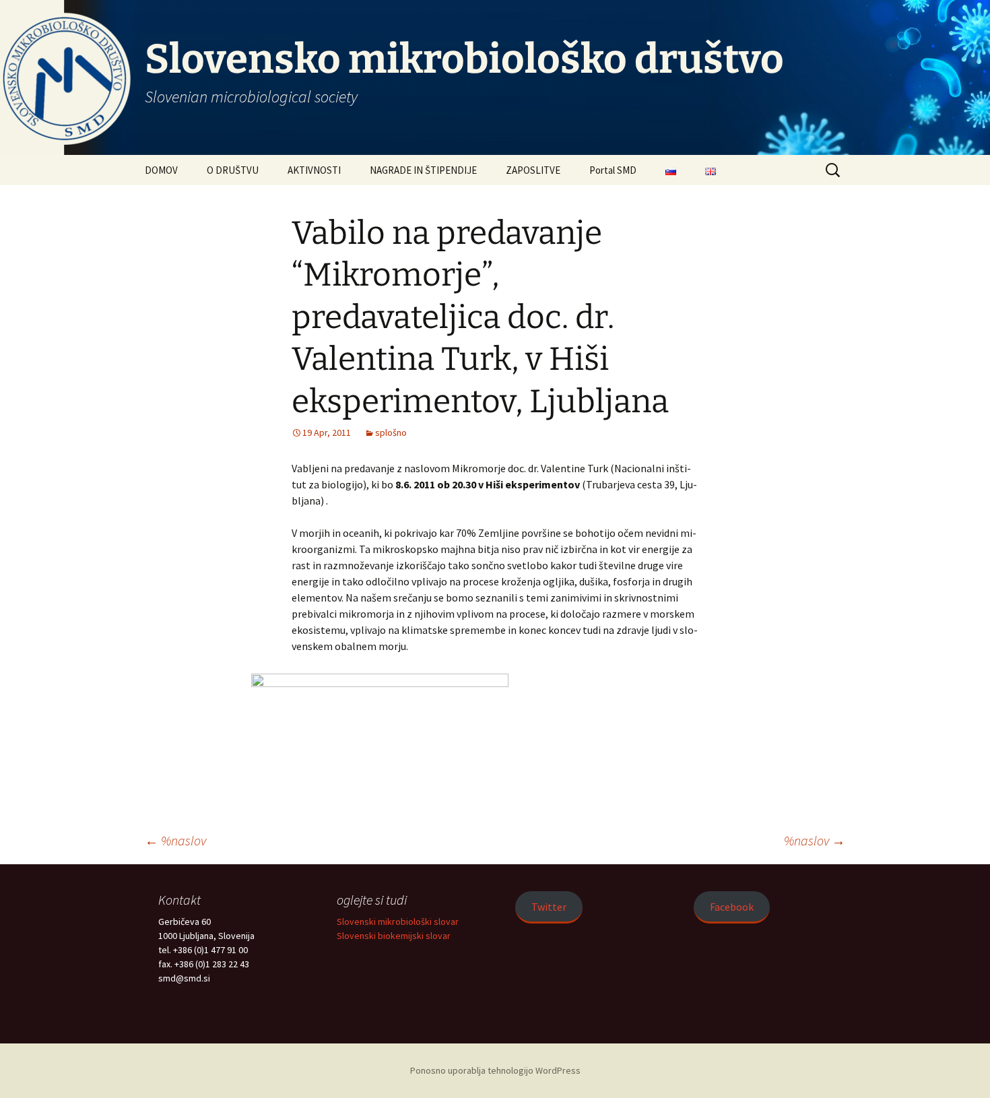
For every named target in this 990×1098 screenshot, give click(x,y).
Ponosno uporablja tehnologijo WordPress (495, 1070)
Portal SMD (612, 170)
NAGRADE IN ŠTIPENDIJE (423, 170)
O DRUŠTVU (233, 170)
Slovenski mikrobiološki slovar (398, 921)
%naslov (175, 840)
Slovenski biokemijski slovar (394, 936)
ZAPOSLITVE (533, 170)
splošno (391, 432)
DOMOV (161, 170)
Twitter (548, 906)
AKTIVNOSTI (314, 170)
